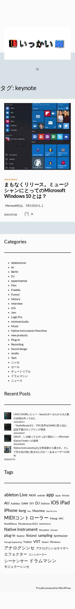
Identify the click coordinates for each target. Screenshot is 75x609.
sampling (45, 535)
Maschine (38, 511)
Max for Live (51, 511)
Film (13, 285)
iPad (65, 502)
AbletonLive (18, 262)
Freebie (15, 289)
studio (15, 353)
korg (22, 510)
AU (6, 503)
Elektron (45, 503)
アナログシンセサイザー (52, 548)
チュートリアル (21, 371)
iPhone (10, 510)
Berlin (14, 271)
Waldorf (45, 542)
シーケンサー (16, 560)
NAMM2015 (45, 524)
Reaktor (21, 535)
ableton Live (15, 494)
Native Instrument (21, 529)
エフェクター (15, 554)
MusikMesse (10, 523)
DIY (31, 503)
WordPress (65, 587)
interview (16, 303)
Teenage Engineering (13, 542)
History (15, 299)
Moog (53, 518)
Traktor (27, 541)
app (50, 494)
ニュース (16, 380)
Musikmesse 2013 (28, 523)
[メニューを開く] (37, 69)
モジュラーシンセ (16, 566)
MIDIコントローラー (26, 517)
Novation (44, 530)
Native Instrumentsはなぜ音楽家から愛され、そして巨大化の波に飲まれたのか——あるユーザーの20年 (41, 451)
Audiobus (15, 503)
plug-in (9, 535)
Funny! (15, 294)
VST (36, 541)
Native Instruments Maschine (29, 330)
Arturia (65, 495)
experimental (19, 280)
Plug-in (15, 339)
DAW (24, 503)
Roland (31, 535)
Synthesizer (61, 535)
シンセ (15, 362)
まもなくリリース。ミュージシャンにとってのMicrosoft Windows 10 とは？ (36, 190)
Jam (13, 312)
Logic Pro (16, 317)
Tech (14, 357)
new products (10, 179)
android (41, 495)
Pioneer (54, 530)
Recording (17, 344)
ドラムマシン (19, 376)
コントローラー (37, 554)
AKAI (32, 495)
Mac (29, 511)
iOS (13, 308)
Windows (55, 541)
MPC (61, 518)
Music (14, 326)
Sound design (19, 348)
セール (15, 366)
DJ (12, 276)
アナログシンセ (19, 547)
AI (12, 267)
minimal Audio (20, 321)
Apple (58, 495)
